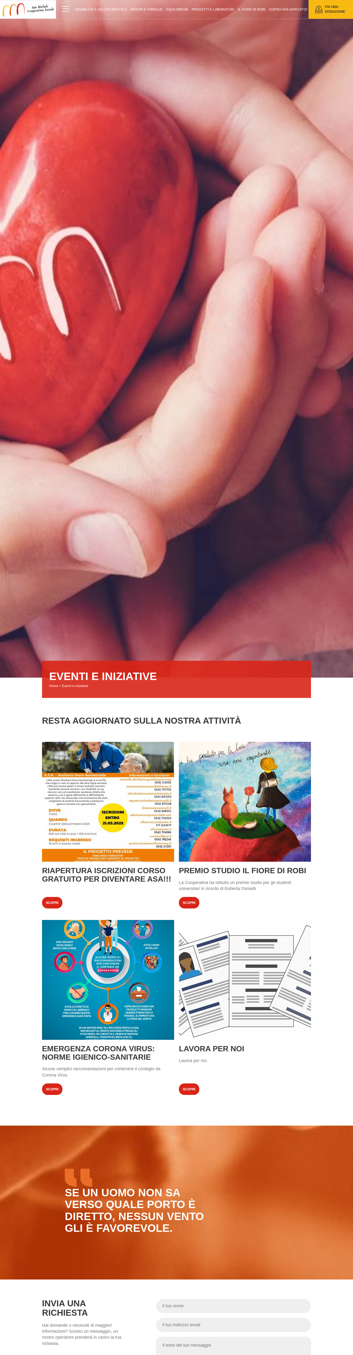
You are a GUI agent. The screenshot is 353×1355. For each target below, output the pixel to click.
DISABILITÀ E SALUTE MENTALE (101, 9)
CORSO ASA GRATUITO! (288, 9)
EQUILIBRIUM (177, 9)
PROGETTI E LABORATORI (213, 9)
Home (53, 686)
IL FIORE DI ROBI (251, 9)
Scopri (108, 827)
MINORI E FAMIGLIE (147, 9)
